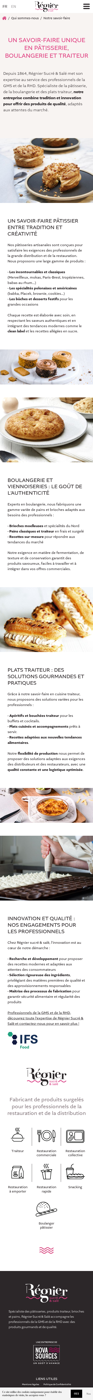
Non (89, 1393)
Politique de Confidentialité (57, 1384)
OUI (76, 1393)
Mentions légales (30, 1384)
